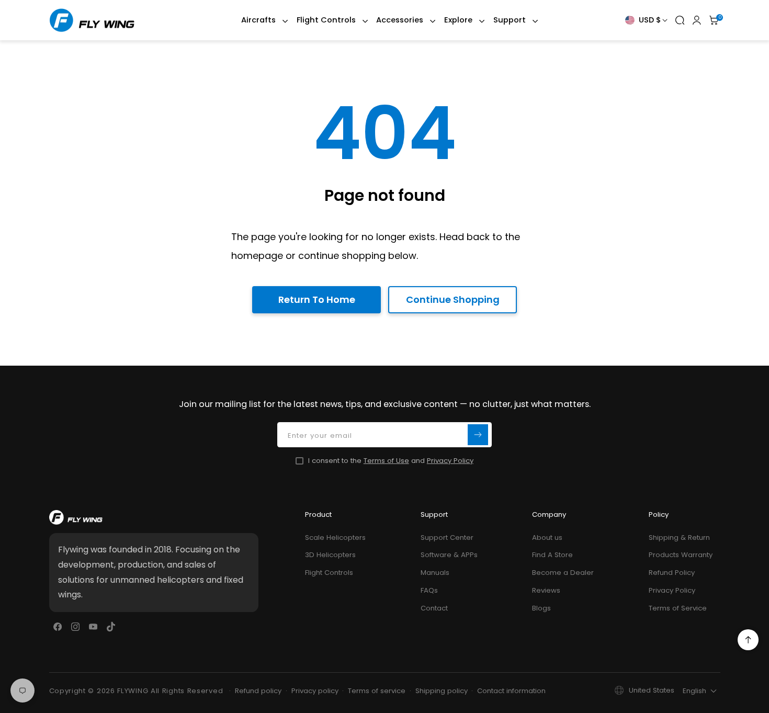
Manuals (435, 573)
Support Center (447, 537)
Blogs (541, 608)
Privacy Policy (450, 461)
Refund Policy (672, 573)
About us (547, 537)
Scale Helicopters (335, 537)
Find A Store (552, 555)
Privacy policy (314, 691)
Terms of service (376, 691)
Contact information (511, 691)
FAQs (429, 590)
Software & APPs (449, 555)
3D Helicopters (330, 555)
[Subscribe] (478, 435)
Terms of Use (386, 461)
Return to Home (316, 299)
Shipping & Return (679, 537)
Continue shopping (453, 299)
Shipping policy (441, 691)
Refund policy (258, 691)
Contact (434, 608)
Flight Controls (329, 573)
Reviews (546, 590)
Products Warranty (681, 555)
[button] (259, 20)
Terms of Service (678, 608)
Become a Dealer (563, 573)
